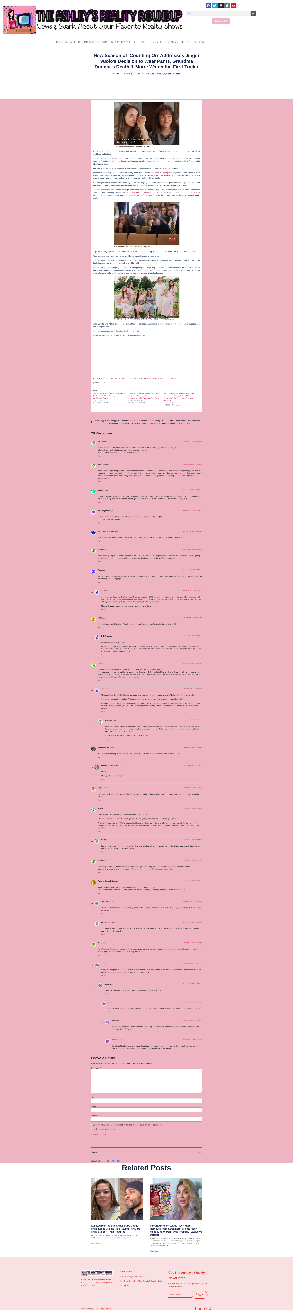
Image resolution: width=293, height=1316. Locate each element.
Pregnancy (172, 423)
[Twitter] (215, 5)
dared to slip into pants (154, 185)
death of (106, 161)
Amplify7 (91, 1309)
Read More (95, 1243)
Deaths (144, 421)
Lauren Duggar (147, 423)
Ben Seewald (123, 421)
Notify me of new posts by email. (107, 1129)
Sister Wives (122, 41)
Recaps (185, 41)
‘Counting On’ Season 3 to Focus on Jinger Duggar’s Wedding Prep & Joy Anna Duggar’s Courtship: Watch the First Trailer (144, 396)
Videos (187, 423)
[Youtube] (233, 5)
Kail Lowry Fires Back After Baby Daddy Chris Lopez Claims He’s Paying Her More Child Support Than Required (115, 1228)
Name (94, 1097)
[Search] (253, 13)
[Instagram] (221, 5)
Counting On (105, 41)
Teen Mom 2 (171, 41)
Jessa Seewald (194, 421)
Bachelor (89, 41)
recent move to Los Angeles (160, 173)
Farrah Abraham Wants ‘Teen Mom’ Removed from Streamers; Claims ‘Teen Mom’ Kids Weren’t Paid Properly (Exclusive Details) (176, 1230)
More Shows (198, 41)
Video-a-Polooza (173, 74)
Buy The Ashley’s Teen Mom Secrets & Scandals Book (141, 1281)
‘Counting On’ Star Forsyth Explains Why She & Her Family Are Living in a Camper (143, 378)
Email (94, 1106)
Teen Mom (156, 41)
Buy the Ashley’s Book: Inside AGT (133, 1276)
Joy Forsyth (135, 423)
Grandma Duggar (168, 421)
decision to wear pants (153, 161)
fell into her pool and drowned (138, 192)
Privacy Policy (126, 1285)
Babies (151, 74)
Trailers (180, 423)
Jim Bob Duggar (111, 423)
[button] (108, 1161)
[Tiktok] (227, 5)
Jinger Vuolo (124, 423)
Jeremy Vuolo (181, 421)
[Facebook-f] (195, 1308)
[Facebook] (208, 5)
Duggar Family (154, 421)
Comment (96, 1068)
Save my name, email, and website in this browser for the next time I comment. (127, 1125)
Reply (99, 456)
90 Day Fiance (73, 41)
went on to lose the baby (127, 273)
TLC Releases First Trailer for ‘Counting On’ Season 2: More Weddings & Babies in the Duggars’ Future (109, 396)
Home (59, 41)
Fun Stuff (139, 41)
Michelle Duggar (160, 423)
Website (94, 1115)
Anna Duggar (112, 421)
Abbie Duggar (100, 421)
